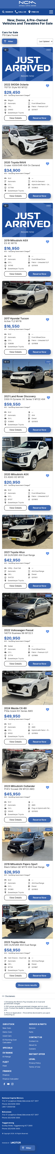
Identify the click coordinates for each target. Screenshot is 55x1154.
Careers (32, 1049)
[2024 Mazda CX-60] (27, 688)
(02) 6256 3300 (14, 1104)
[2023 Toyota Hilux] (27, 922)
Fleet (5, 1066)
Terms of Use (34, 1067)
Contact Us (33, 1041)
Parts (31, 1032)
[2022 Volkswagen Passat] (27, 610)
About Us (33, 1045)
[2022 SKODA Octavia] (27, 64)
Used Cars (7, 1036)
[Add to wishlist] (48, 86)
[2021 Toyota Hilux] (27, 532)
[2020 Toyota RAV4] (27, 142)
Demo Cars (7, 1032)
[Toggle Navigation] (51, 11)
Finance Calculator (11, 1079)
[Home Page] (27, 3)
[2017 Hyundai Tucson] (27, 298)
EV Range (7, 1057)
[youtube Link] (8, 1084)
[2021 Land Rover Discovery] (27, 376)
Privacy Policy (35, 1063)
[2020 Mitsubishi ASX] (27, 454)
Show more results (27, 985)
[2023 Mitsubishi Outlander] (27, 766)
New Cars (7, 1028)
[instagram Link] (12, 1084)
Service (32, 1028)
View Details (15, 118)
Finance (6, 1075)
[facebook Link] (4, 1084)
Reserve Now (39, 118)
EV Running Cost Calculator (10, 1041)
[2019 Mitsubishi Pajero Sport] (27, 844)
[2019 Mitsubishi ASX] (27, 220)
